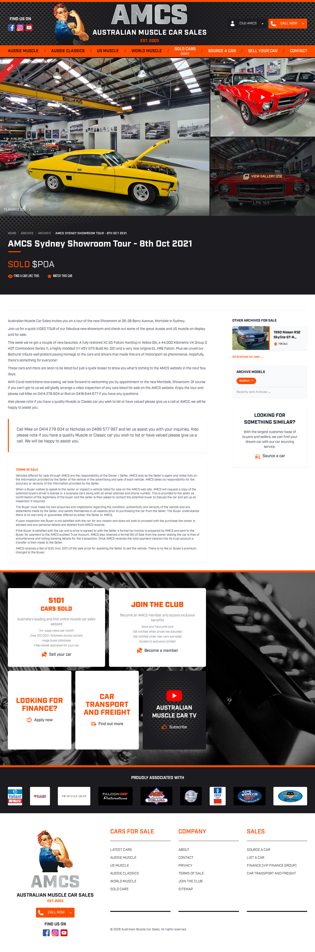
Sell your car (262, 51)
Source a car (222, 51)
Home (12, 233)
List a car (255, 858)
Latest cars (121, 850)
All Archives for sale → (247, 357)
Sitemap (185, 889)
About (183, 850)
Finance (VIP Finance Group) (272, 866)
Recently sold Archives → (253, 392)
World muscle (146, 51)
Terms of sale (191, 873)
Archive (27, 233)
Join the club (190, 881)
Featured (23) (15, 209)
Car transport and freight (271, 873)
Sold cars (185, 51)
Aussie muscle (23, 51)
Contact (298, 51)
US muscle (108, 51)
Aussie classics (68, 51)
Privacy (185, 866)
